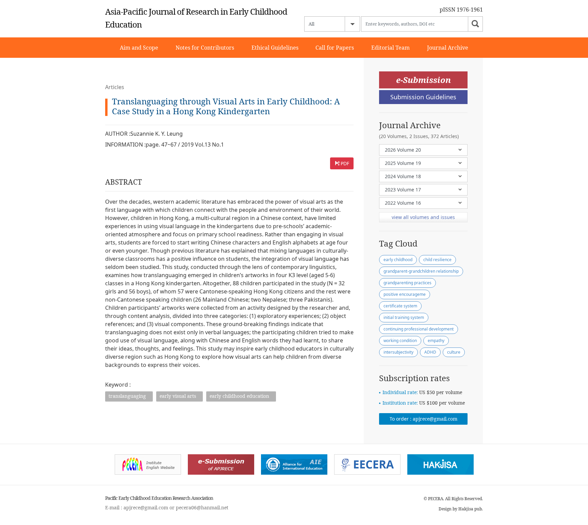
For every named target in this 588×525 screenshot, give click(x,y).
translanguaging (127, 396)
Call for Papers (334, 47)
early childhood (397, 259)
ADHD (430, 352)
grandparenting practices (407, 283)
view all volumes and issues (423, 217)
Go (475, 24)
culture (453, 352)
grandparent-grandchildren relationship (421, 271)
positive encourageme (404, 294)
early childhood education (239, 396)
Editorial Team (390, 47)
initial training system (403, 317)
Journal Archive (447, 47)
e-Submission (423, 79)
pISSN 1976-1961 (461, 9)
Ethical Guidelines (274, 47)
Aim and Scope (139, 47)
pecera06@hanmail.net (202, 507)
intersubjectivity (398, 352)
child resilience (437, 259)
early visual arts (178, 396)
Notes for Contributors (205, 47)
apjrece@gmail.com (435, 419)
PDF (345, 163)
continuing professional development (418, 329)
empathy (436, 340)
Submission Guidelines (423, 97)
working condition (400, 340)
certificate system (400, 306)
